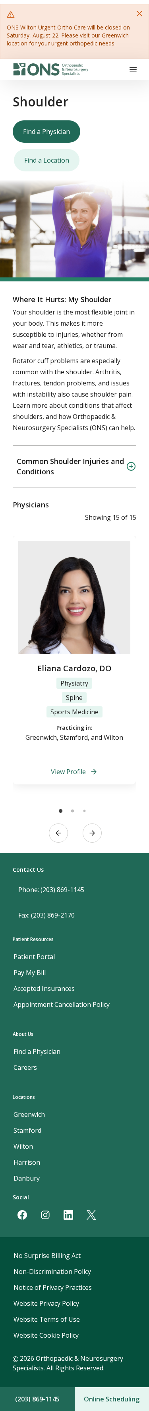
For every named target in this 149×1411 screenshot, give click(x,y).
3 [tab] (85, 811)
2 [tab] (73, 811)
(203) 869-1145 (37, 1399)
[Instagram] (45, 1214)
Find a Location (46, 160)
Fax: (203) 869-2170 (46, 915)
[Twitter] (91, 1214)
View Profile (68, 771)
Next (92, 833)
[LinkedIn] (68, 1214)
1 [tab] (61, 811)
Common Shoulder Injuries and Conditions (70, 466)
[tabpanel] (74, 660)
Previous (58, 833)
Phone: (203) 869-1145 (51, 889)
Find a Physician (46, 131)
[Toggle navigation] (133, 69)
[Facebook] (22, 1214)
